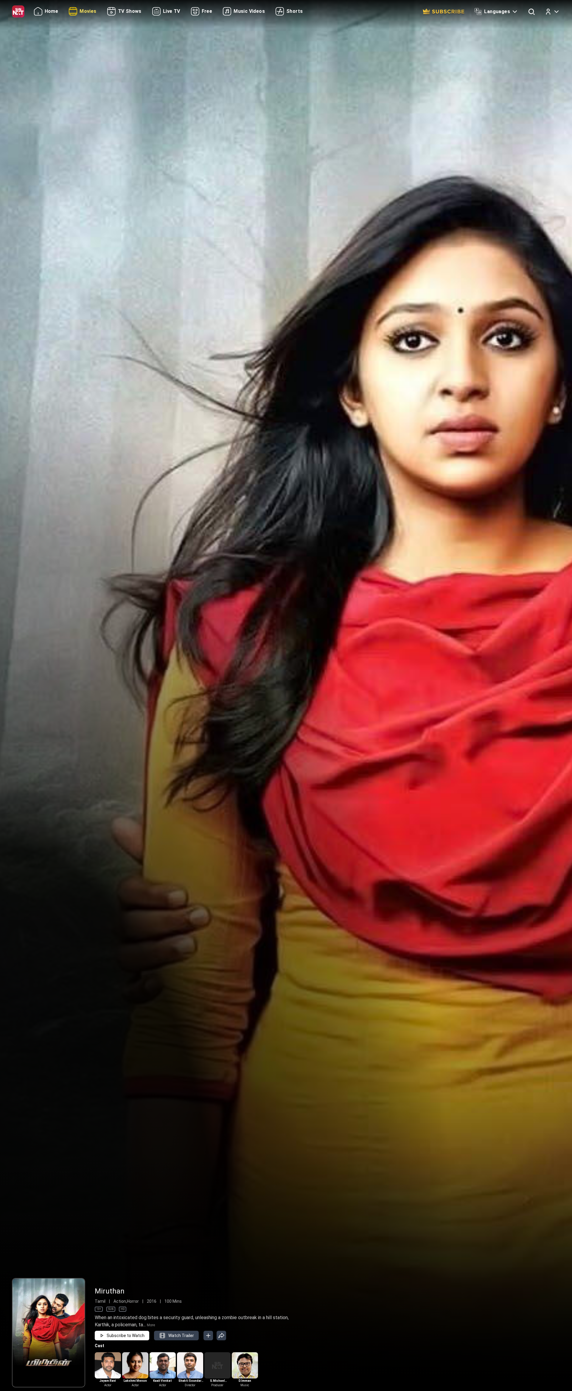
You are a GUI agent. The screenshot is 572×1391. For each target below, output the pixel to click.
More (151, 1325)
